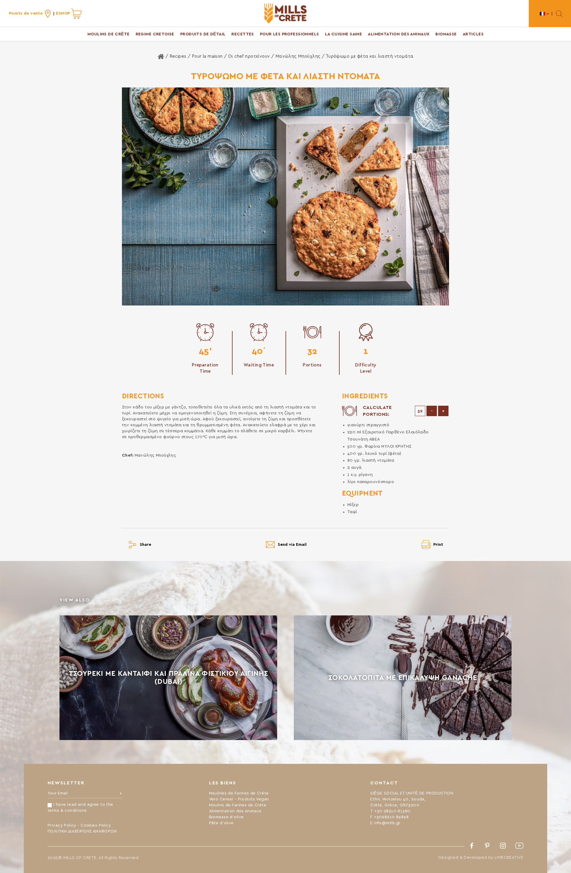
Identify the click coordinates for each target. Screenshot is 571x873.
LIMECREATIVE (509, 857)
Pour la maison (207, 56)
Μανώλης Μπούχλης (298, 56)
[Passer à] (545, 13)
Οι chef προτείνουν (249, 56)
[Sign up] (121, 794)
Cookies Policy (96, 825)
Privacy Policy (62, 825)
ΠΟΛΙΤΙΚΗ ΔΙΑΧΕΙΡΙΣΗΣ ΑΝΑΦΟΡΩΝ (82, 831)
